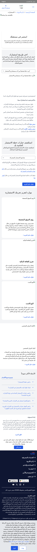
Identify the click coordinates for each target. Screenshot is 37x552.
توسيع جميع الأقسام (7, 377)
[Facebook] (24, 485)
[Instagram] (20, 485)
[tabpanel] (18, 104)
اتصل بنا (31, 469)
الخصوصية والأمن (28, 473)
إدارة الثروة (30, 461)
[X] (17, 485)
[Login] (6, 6)
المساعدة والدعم (28, 465)
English (4, 1)
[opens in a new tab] (24, 480)
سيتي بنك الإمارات (30, 1)
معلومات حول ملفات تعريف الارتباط (19, 541)
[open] (33, 7)
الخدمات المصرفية (28, 457)
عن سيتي (31, 476)
